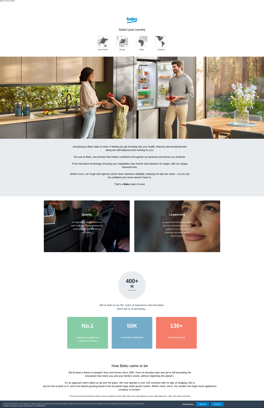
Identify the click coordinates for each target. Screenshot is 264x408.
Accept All (217, 404)
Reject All (203, 404)
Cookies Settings (187, 404)
